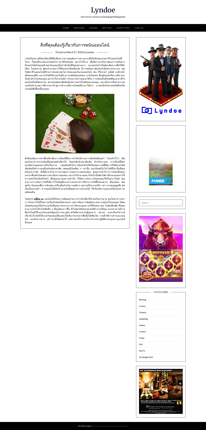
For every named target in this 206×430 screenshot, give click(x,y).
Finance (142, 312)
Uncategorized (146, 357)
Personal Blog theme (119, 426)
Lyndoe (103, 10)
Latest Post (123, 28)
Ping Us (139, 28)
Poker (142, 338)
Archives (79, 28)
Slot (141, 344)
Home (66, 28)
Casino (93, 28)
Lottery (142, 331)
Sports (142, 350)
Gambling (143, 319)
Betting (107, 28)
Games (142, 325)
